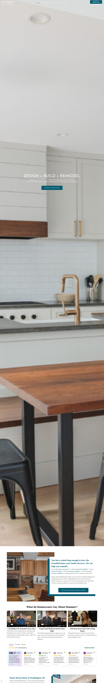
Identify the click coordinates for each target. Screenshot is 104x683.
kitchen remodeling (56, 571)
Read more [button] (11, 664)
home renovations (63, 569)
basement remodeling (57, 573)
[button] (96, 2)
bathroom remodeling (74, 571)
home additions (84, 569)
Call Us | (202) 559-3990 (96, 4)
